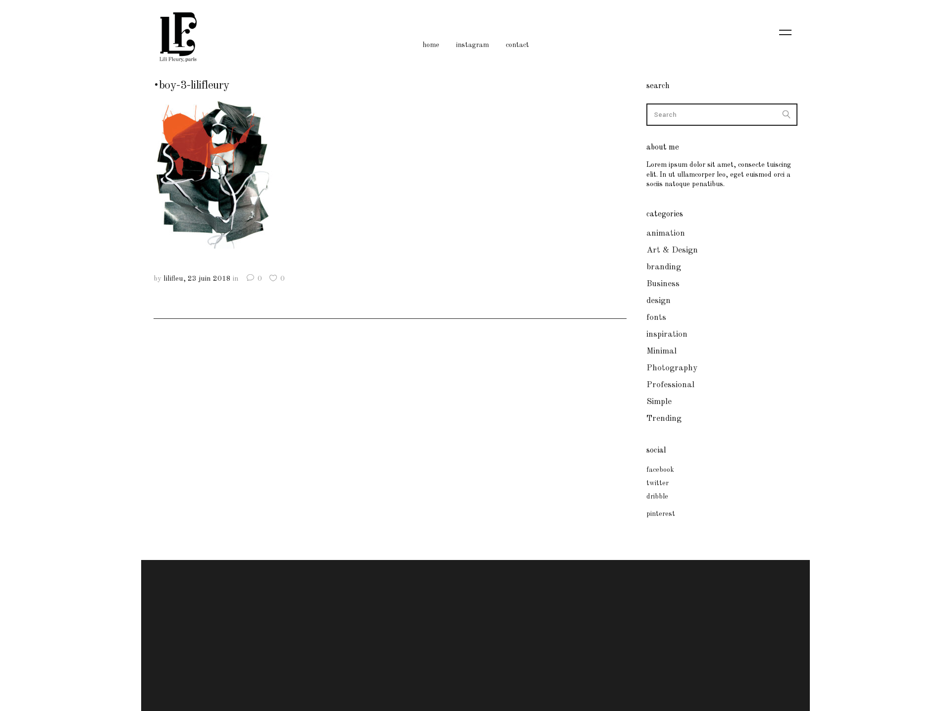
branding (663, 267)
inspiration (666, 334)
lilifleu (173, 279)
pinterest (660, 513)
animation (665, 233)
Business (663, 284)
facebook (660, 469)
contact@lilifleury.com (472, 630)
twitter (657, 483)
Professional (670, 385)
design (658, 301)
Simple (659, 402)
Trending (664, 418)
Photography (671, 368)
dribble (657, 496)
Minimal (661, 351)
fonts (656, 317)
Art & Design (672, 250)
